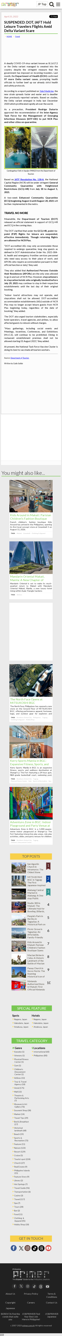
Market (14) (19, 1114)
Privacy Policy (31, 1293)
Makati (19, 533)
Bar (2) (17, 1210)
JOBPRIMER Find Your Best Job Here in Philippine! (31, 1316)
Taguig (44, 717)
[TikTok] (34, 1251)
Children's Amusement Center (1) (20, 1072)
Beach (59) (19, 1134)
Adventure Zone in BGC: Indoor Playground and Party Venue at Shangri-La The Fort (30, 825)
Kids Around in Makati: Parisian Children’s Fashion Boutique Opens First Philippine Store (30, 518)
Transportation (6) (22, 1191)
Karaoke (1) (19, 1051)
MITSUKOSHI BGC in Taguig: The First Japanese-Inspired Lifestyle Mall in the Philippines (36, 884)
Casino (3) (18, 1195)
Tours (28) (18, 1207)
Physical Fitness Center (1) (21, 1060)
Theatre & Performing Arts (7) (21, 1098)
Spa (50, 781)
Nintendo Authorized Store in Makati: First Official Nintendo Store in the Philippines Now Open (36, 989)
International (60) (41, 1051)
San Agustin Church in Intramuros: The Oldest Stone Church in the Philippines (35, 871)
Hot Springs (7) (21, 1184)
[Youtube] (48, 1249)
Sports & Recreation (40, 781)
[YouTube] (47, 1286)
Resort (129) (19, 1151)
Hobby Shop (30, 719)
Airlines (19, 595)
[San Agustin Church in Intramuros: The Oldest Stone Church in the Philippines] (19, 872)
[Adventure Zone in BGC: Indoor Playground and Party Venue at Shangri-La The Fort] (31, 818)
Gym (30, 781)
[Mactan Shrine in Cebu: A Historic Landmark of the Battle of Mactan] (19, 963)
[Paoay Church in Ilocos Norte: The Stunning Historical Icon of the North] (19, 976)
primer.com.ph (28, 1325)
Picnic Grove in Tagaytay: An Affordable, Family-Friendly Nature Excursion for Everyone (36, 936)
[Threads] (41, 1251)
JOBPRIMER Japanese (51, 1315)
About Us (10, 1293)
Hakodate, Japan (21, 1023)
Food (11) (18, 1214)
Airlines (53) (19, 1078)
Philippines (37, 717)
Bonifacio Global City (24, 717)
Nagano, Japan (20, 1019)
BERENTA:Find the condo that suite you (10, 1316)
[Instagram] (27, 1249)
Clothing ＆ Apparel (38, 533)
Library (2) (18, 1180)
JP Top (42, 4)
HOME (9, 36)
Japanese (10, 1308)
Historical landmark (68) (20, 1129)
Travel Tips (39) (21, 1118)
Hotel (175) (19, 1088)
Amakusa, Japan (21, 1027)
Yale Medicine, (47, 91)
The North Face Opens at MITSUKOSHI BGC (26, 700)
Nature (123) (20, 1148)
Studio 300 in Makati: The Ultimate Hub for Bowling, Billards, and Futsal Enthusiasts (36, 910)
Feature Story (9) (21, 1176)
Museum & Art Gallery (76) (20, 1105)
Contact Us (51, 1302)
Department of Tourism (20, 358)
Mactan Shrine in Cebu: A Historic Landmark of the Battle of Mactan (35, 959)
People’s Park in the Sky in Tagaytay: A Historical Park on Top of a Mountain (36, 921)
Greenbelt (26, 533)
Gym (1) (17, 1065)
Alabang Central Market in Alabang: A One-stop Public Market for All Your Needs (35, 897)
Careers (31, 1302)
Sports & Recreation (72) (21, 1139)
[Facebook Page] (13, 1249)
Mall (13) (18, 1091)
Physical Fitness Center (19, 781)
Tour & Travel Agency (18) (20, 1083)
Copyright (10, 1302)
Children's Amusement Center (21, 842)
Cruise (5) (18, 1155)
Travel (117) (19, 1199)
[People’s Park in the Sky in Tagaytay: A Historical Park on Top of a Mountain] (19, 924)
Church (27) (19, 1163)
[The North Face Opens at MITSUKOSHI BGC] (31, 695)
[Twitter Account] (21, 1250)
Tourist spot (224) (22, 1159)
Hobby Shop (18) (21, 1224)
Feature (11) (19, 1144)
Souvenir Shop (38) (22, 1110)
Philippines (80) (40, 1055)
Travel (17, 36)
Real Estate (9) (20, 1166)
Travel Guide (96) (22, 1188)
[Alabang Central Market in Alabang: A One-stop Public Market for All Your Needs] (19, 898)
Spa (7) (17, 1203)
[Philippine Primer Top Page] (9, 8)
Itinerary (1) (19, 1055)
